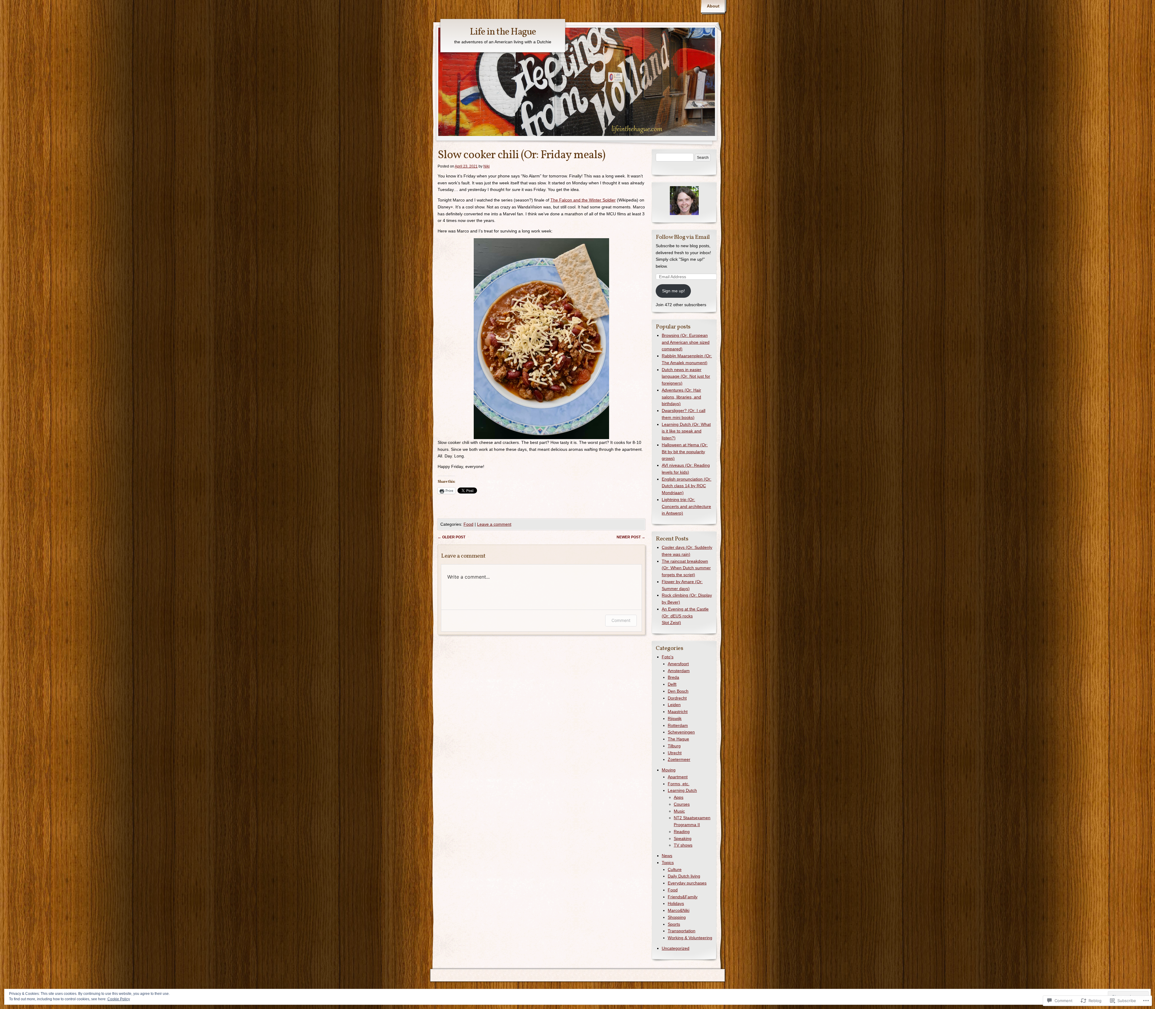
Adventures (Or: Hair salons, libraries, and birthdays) (681, 397)
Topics (668, 862)
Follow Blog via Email (683, 237)
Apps (678, 797)
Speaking (682, 838)
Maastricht (678, 711)
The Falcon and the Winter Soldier (583, 200)
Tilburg (674, 745)
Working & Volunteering (690, 937)
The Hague (678, 739)
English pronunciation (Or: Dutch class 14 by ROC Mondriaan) (686, 486)
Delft (672, 684)
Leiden (674, 704)
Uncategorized (675, 948)
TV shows (683, 845)
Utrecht (675, 752)
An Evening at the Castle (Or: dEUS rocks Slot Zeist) (685, 616)
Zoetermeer (679, 759)
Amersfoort (678, 663)
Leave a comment (494, 524)
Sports (674, 924)
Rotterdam (678, 725)
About (713, 6)
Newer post (631, 537)
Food (468, 524)
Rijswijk (675, 718)
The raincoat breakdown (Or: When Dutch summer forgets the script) (686, 568)
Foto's (667, 656)
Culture (675, 869)
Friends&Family (683, 896)
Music (679, 811)
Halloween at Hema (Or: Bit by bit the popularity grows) (685, 451)
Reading (682, 831)
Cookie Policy (118, 999)
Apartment (678, 776)
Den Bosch (678, 691)
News (667, 855)
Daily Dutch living (684, 876)
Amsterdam (679, 670)
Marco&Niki (678, 910)
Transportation (681, 930)
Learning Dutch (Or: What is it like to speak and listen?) (686, 431)
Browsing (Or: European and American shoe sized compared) (686, 342)
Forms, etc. (678, 783)
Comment (620, 620)
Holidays (676, 903)
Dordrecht (677, 698)
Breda (673, 677)
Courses (682, 804)
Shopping (677, 917)
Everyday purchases (687, 883)
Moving (669, 770)
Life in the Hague (503, 32)
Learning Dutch (682, 790)
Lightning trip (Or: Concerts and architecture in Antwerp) (686, 506)
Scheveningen (681, 732)
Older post (451, 537)
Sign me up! (673, 290)
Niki (486, 166)
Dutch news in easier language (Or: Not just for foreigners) (686, 376)
